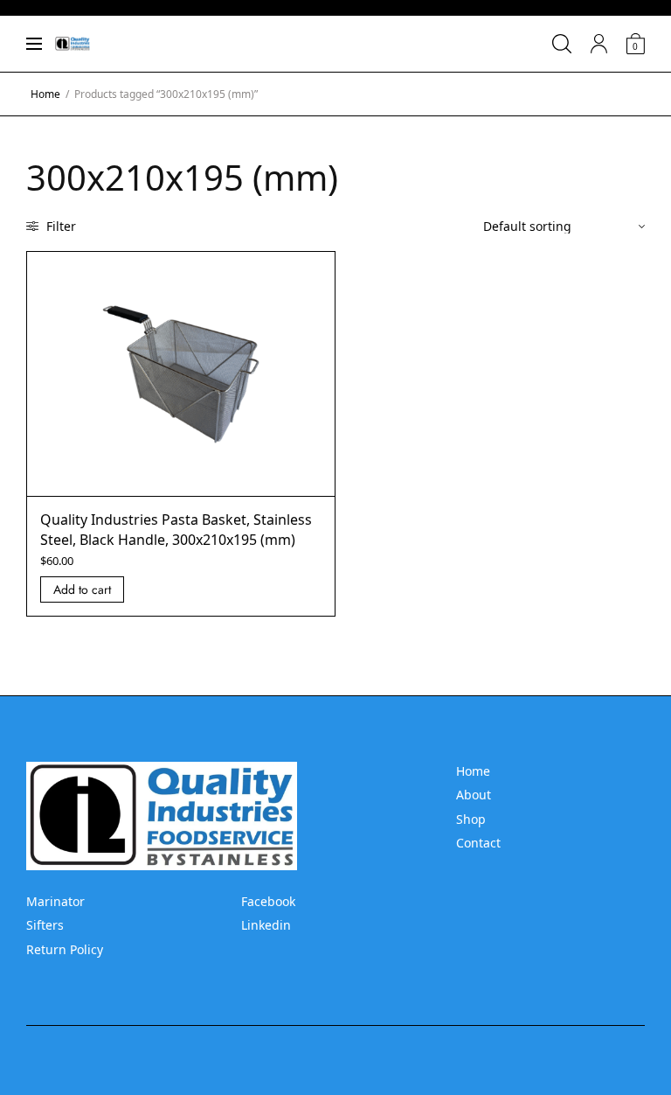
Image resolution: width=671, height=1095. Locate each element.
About (473, 794)
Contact (478, 842)
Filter (59, 226)
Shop (471, 819)
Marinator (55, 901)
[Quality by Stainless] (72, 44)
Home (45, 94)
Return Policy (64, 949)
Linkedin (266, 925)
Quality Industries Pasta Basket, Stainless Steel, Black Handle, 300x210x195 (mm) (176, 529)
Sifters (45, 925)
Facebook (268, 901)
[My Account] (599, 43)
